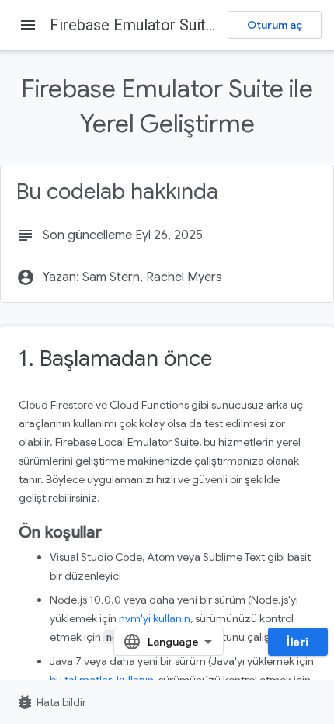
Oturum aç (274, 25)
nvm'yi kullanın (154, 618)
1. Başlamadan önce (115, 358)
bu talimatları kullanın (102, 680)
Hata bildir (51, 702)
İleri (298, 642)
